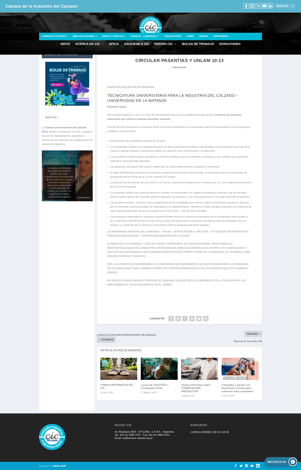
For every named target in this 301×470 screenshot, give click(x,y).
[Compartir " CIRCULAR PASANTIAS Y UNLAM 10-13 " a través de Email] (198, 318)
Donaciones (230, 44)
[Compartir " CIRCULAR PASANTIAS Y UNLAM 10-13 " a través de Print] (205, 318)
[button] (281, 462)
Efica (114, 44)
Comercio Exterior (55, 36)
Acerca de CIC (87, 44)
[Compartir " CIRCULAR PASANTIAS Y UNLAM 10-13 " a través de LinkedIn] (191, 318)
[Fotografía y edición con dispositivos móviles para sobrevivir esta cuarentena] (240, 369)
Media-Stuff (59, 466)
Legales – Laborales (145, 36)
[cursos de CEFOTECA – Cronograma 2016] (159, 369)
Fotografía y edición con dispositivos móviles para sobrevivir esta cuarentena (237, 388)
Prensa (203, 36)
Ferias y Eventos (114, 36)
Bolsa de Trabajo (198, 44)
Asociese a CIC (136, 44)
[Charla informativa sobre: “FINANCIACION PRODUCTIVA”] (199, 369)
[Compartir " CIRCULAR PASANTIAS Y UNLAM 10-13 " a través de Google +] (185, 318)
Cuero (190, 36)
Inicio (65, 44)
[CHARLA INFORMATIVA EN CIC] (118, 369)
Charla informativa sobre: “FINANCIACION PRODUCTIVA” (196, 388)
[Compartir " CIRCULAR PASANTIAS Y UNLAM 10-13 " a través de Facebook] (171, 318)
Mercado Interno (85, 36)
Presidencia (221, 36)
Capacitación (172, 36)
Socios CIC (163, 44)
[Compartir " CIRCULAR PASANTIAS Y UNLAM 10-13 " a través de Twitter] (178, 318)
